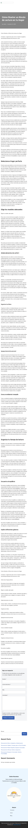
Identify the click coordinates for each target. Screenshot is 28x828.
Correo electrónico (6, 684)
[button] (21, 5)
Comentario (5, 695)
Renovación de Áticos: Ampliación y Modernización (12, 743)
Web (3, 689)
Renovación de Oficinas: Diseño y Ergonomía (10, 749)
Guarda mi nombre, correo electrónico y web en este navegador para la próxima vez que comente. (13, 714)
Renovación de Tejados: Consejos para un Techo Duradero (13, 745)
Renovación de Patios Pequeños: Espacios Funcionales (13, 747)
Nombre (4, 679)
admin (5, 24)
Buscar (2, 731)
